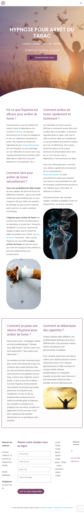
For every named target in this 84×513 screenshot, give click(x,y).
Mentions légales (46, 508)
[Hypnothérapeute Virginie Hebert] (3, 3)
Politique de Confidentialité (63, 508)
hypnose (19, 131)
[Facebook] (72, 451)
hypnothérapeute (31, 145)
